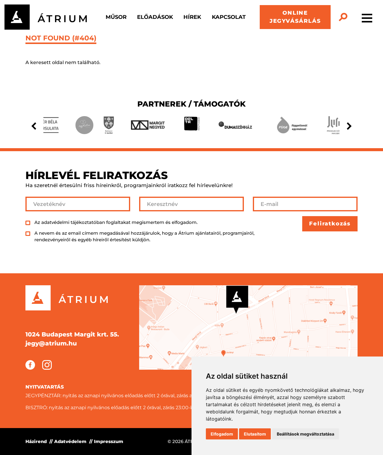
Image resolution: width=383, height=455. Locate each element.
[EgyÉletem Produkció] (84, 125)
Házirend (36, 441)
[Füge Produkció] (291, 125)
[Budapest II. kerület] (108, 125)
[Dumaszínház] (235, 125)
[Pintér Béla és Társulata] (45, 125)
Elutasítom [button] (255, 433)
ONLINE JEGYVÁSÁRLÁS (295, 17)
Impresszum (108, 441)
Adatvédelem (70, 441)
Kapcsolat (229, 17)
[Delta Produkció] (192, 125)
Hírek (192, 17)
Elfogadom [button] (222, 433)
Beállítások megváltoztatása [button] (305, 433)
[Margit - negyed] (148, 125)
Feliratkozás (330, 223)
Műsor (116, 17)
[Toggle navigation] (367, 17)
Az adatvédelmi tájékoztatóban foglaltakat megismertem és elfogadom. (115, 222)
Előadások (155, 17)
